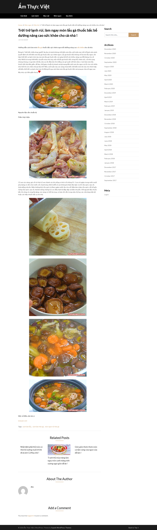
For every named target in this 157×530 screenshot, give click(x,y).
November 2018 (110, 119)
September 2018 (110, 128)
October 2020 (109, 58)
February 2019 (109, 106)
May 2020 (107, 75)
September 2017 (110, 180)
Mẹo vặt (46, 16)
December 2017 (110, 167)
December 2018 (110, 115)
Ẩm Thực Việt (34, 6)
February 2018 (109, 158)
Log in (106, 195)
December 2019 (110, 93)
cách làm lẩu (27, 427)
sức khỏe (80, 47)
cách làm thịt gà (38, 427)
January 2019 (109, 110)
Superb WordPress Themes (61, 528)
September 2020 (110, 62)
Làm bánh (35, 16)
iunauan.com (22, 421)
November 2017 (110, 172)
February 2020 (109, 88)
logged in (30, 516)
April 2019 (108, 97)
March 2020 (108, 84)
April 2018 (108, 150)
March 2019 (108, 102)
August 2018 (109, 132)
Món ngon (57, 16)
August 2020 (109, 67)
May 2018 (107, 145)
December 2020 (110, 49)
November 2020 (110, 53)
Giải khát (23, 16)
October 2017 (109, 176)
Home (20, 25)
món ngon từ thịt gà (52, 427)
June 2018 (108, 141)
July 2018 (107, 137)
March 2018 (108, 154)
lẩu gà (40, 47)
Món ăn (36, 25)
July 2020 (107, 71)
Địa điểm (69, 16)
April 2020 (108, 80)
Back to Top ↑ (134, 528)
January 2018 (109, 163)
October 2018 (109, 123)
